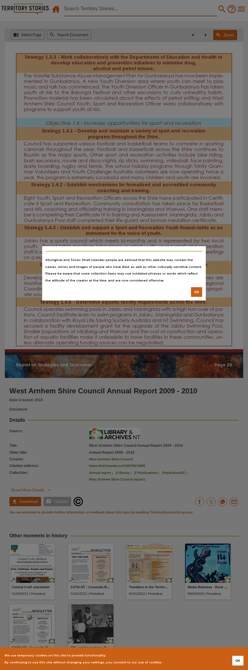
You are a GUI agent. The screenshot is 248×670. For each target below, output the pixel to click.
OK (196, 292)
